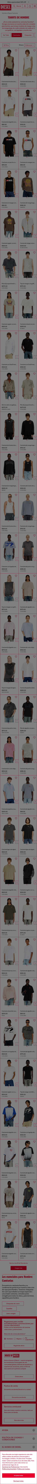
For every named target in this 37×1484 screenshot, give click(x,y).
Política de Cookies (23, 1469)
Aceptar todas (18, 1475)
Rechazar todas (18, 1481)
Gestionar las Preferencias (10, 1467)
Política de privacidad (9, 1469)
